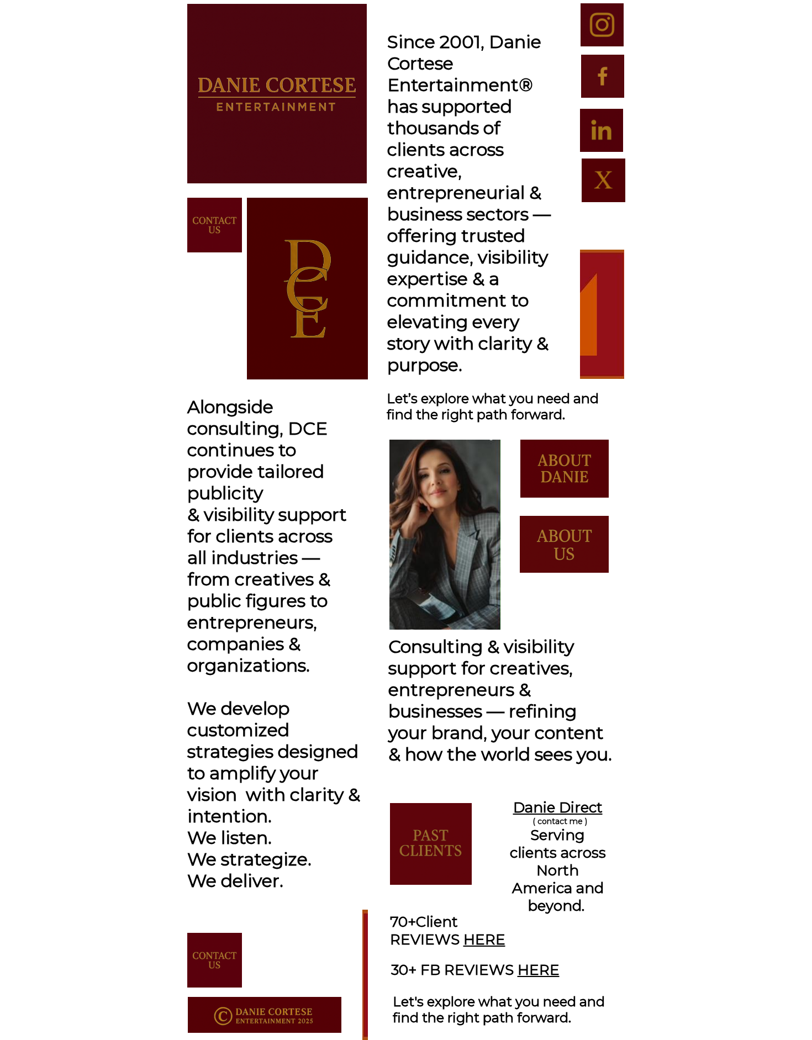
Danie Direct (558, 807)
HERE (484, 939)
